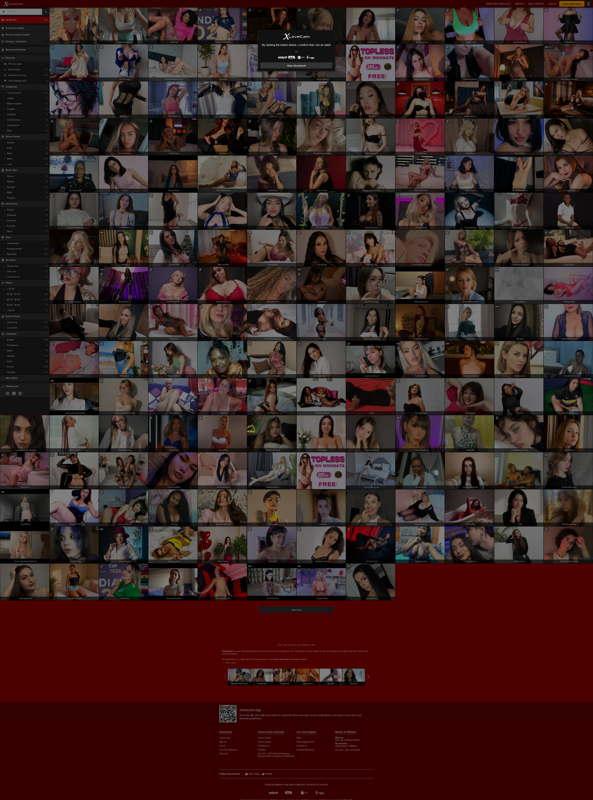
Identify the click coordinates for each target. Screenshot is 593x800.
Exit (296, 51)
